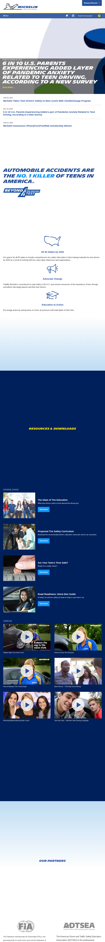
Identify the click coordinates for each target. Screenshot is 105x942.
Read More (8, 87)
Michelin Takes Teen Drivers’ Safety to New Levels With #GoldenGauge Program (47, 101)
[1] (33, 182)
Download (44, 509)
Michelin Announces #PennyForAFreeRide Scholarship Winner (37, 126)
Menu (5, 16)
